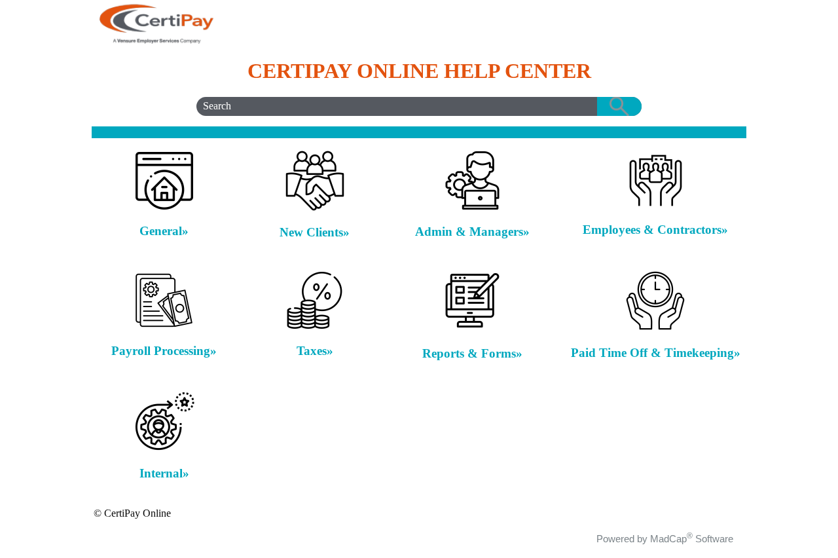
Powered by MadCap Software (664, 538)
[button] (619, 106)
